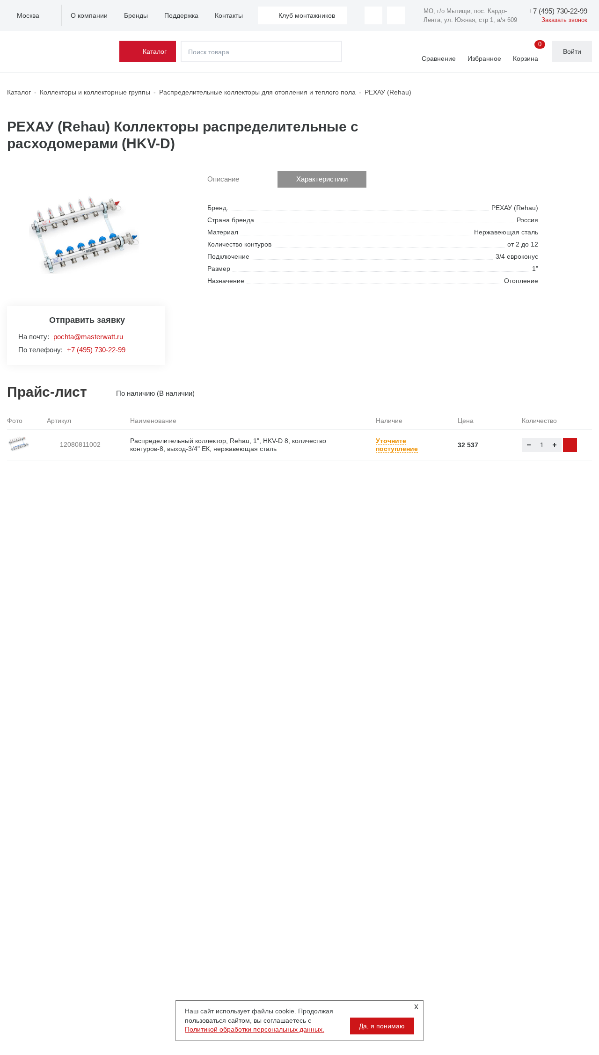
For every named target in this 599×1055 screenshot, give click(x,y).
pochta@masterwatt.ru (88, 337)
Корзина (527, 52)
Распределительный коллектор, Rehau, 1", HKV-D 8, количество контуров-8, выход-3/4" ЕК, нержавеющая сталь (228, 444)
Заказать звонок (564, 19)
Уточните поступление (397, 444)
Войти (572, 51)
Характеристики (322, 179)
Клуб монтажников (306, 15)
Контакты (229, 15)
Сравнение (439, 58)
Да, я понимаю (382, 1026)
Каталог (155, 51)
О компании (89, 15)
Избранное (484, 58)
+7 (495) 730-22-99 (96, 350)
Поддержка (181, 15)
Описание (223, 179)
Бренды (136, 15)
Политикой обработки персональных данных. (254, 1029)
